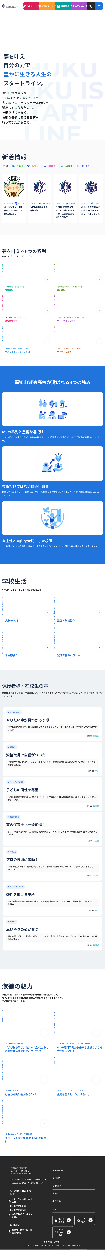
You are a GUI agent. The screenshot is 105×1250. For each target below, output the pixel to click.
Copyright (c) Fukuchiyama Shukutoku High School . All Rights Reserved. (52, 1245)
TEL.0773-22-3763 (18, 1183)
